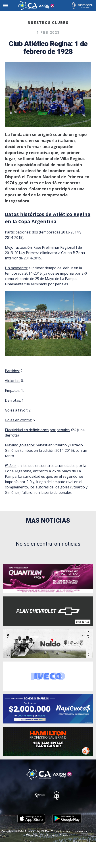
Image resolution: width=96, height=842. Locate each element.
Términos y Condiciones (41, 835)
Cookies (65, 835)
